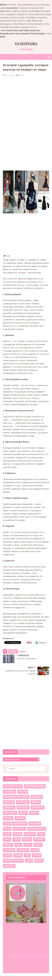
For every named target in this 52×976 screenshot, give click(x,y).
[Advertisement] (26, 98)
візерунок (22, 802)
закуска (20, 818)
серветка (9, 850)
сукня (35, 850)
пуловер (39, 839)
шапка (39, 861)
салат (28, 845)
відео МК (8, 802)
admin (21, 75)
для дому (23, 807)
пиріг (7, 839)
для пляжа (10, 813)
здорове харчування (15, 823)
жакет (23, 813)
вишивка (36, 797)
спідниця (23, 850)
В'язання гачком (12, 786)
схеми (18, 855)
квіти (7, 829)
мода (13, 651)
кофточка (19, 829)
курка (7, 834)
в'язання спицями (34, 786)
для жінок (37, 807)
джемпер (9, 807)
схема (7, 855)
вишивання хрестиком (16, 797)
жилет (34, 813)
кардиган (35, 823)
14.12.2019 (9, 75)
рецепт (8, 845)
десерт (35, 802)
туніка (36, 855)
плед (16, 839)
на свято (30, 834)
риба (18, 845)
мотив (17, 834)
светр (38, 845)
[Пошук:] (26, 768)
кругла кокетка (37, 829)
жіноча (8, 818)
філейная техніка (13, 861)
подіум (27, 839)
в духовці (9, 792)
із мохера (9, 866)
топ (27, 855)
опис (41, 834)
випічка (23, 792)
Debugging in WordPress (12, 24)
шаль (29, 861)
